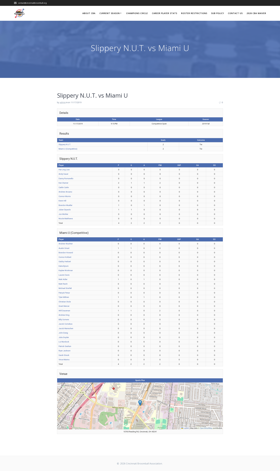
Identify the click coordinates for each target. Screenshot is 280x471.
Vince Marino (64, 359)
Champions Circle (137, 13)
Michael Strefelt (65, 288)
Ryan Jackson (64, 351)
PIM (160, 165)
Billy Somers (64, 319)
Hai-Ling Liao (64, 169)
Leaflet (186, 428)
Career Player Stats (164, 13)
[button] (140, 403)
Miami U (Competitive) (68, 149)
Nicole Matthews (66, 218)
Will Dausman (64, 311)
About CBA (88, 13)
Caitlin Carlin (64, 187)
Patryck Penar (64, 293)
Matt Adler (63, 279)
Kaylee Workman (66, 270)
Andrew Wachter (66, 244)
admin (63, 102)
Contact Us (235, 13)
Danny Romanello (66, 178)
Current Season (109, 13)
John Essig (63, 333)
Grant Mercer (64, 306)
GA (197, 165)
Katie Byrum (64, 266)
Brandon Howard (66, 253)
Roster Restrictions (194, 13)
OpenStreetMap (206, 428)
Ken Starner (63, 183)
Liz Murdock (64, 342)
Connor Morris (65, 196)
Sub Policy (217, 13)
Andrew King (64, 315)
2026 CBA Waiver (256, 13)
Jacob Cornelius (65, 324)
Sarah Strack (64, 355)
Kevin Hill (62, 201)
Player (61, 165)
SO (214, 165)
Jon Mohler (63, 214)
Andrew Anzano (65, 192)
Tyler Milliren (64, 297)
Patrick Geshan (65, 346)
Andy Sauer (63, 174)
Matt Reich (63, 284)
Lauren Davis (64, 275)
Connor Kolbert (65, 257)
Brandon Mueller (65, 205)
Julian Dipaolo (65, 210)
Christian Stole (65, 302)
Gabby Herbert (65, 261)
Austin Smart (64, 248)
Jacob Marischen (66, 328)
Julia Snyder (64, 337)
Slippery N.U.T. (65, 144)
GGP (179, 165)
